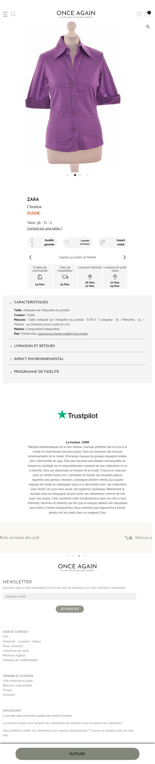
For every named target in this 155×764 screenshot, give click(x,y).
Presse (7, 690)
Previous (31, 257)
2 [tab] (73, 556)
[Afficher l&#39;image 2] (80, 175)
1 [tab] (67, 556)
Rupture (77, 754)
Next (124, 257)
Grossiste (9, 694)
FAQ (5, 636)
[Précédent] (67, 175)
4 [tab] (85, 556)
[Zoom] (148, 27)
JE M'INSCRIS (70, 609)
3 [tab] (79, 556)
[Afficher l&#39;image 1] (75, 175)
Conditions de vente (16, 650)
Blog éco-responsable (17, 685)
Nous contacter (13, 646)
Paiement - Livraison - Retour (22, 641)
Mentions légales (14, 655)
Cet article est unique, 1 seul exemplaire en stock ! (77, 257)
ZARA (85, 442)
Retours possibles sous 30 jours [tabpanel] (83, 537)
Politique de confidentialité (20, 660)
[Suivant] (87, 175)
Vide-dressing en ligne (18, 680)
